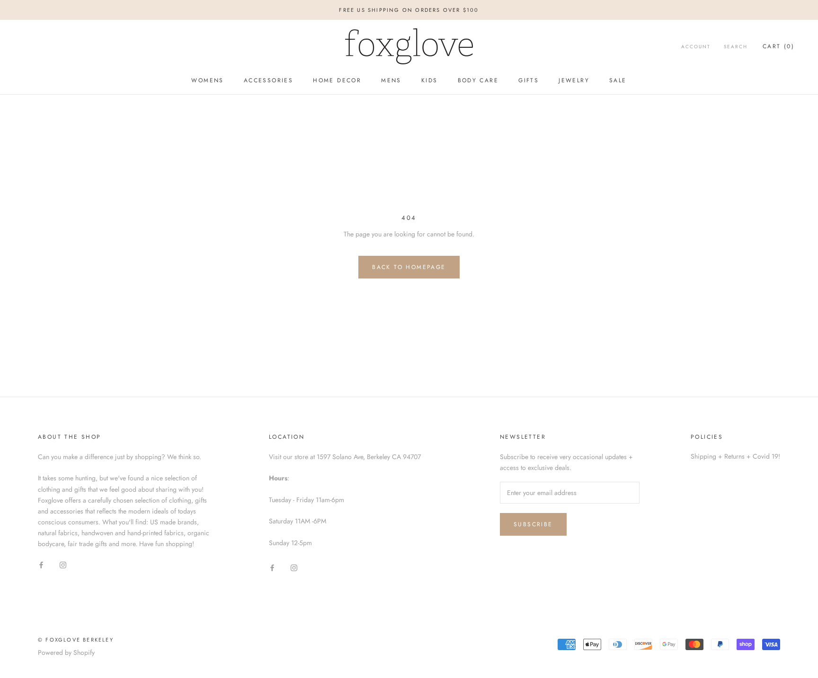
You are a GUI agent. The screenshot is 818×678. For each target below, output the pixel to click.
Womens (207, 81)
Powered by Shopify (66, 652)
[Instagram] (63, 564)
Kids (429, 81)
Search (735, 46)
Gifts (528, 81)
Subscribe (533, 524)
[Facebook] (41, 564)
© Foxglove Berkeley (76, 639)
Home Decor (337, 81)
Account (696, 46)
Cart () (778, 46)
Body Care (478, 81)
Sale (618, 81)
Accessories (268, 81)
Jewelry (574, 81)
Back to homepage (408, 267)
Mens (391, 81)
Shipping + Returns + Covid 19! (735, 456)
